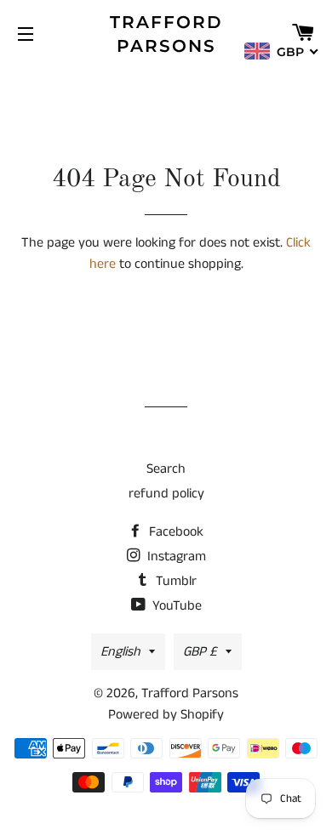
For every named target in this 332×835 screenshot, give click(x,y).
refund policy (166, 493)
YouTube (175, 606)
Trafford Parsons (166, 34)
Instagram (175, 556)
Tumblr (174, 581)
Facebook (174, 532)
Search (166, 469)
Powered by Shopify (166, 714)
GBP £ (200, 652)
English (120, 652)
